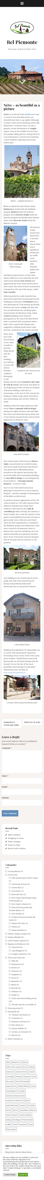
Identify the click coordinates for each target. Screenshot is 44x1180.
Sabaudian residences (28, 1110)
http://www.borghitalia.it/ (14, 672)
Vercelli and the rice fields (22, 1004)
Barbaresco (16, 964)
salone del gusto (12, 1115)
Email (5, 787)
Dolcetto (28, 1076)
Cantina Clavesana (19, 1015)
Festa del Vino (17, 894)
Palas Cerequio (14, 841)
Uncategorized (14, 1008)
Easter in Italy (14, 845)
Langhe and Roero (19, 954)
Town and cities (14, 957)
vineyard (22, 1124)
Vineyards (12, 1011)
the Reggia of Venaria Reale (23, 1120)
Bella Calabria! (14, 835)
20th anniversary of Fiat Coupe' (24, 878)
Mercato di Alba (32, 722)
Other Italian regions (17, 940)
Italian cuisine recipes (17, 934)
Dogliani (15, 974)
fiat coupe (9, 1081)
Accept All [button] (23, 1175)
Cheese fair (16, 887)
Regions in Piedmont (17, 944)
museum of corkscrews (14, 1100)
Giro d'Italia (16, 913)
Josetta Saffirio (17, 1028)
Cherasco (15, 971)
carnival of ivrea (21, 1072)
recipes (22, 1105)
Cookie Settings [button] (9, 1175)
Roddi (13, 995)
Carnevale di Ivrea (19, 884)
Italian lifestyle (14, 937)
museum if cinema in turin (15, 1096)
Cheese (31, 1072)
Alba (13, 961)
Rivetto (14, 1035)
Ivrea (13, 978)
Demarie (19, 1076)
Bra (24, 1067)
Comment (7, 748)
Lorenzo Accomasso (20, 1032)
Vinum (14, 926)
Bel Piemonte (22, 42)
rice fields (31, 1105)
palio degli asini (12, 1105)
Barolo (14, 967)
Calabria (31, 1067)
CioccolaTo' (16, 891)
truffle (8, 1124)
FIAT (34, 1076)
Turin (15, 1124)
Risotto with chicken (17, 848)
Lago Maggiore (17, 950)
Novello (14, 988)
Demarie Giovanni (19, 1021)
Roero (15, 1110)
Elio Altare (16, 1025)
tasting (8, 1120)
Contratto (15, 1018)
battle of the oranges (13, 1067)
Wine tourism (14, 1039)
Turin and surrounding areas (24, 998)
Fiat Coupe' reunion (19, 904)
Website (5, 798)
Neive (13, 984)
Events (11, 875)
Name (5, 776)
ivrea (33, 1086)
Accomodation (14, 871)
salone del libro (25, 1115)
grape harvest (11, 1086)
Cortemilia (10, 1076)
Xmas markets (17, 930)
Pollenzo (15, 991)
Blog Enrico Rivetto (13, 1152)
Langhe (22, 1091)
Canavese (15, 947)
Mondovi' (15, 981)
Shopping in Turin (16, 838)
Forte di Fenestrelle (22, 1081)
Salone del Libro (18, 923)
